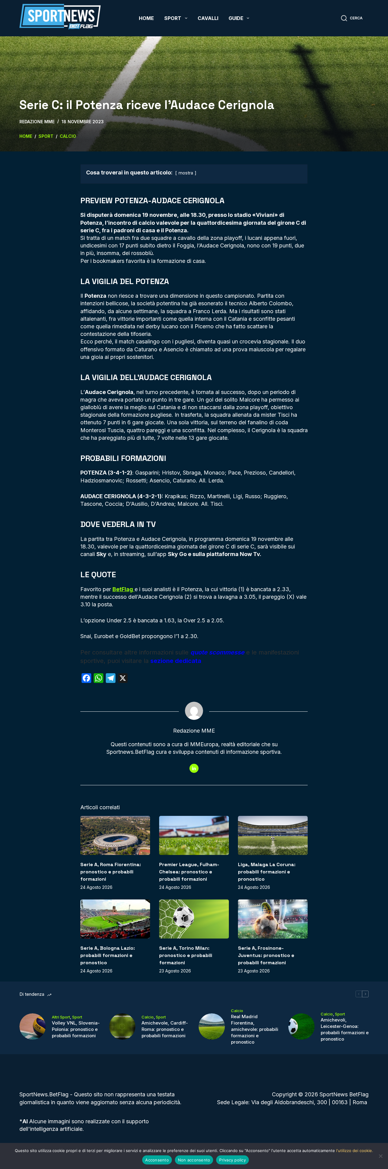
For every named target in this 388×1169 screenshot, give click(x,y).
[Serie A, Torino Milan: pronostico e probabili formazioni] (194, 919)
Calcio (148, 1017)
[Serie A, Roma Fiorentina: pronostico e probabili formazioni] (115, 835)
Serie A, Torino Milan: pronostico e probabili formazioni (185, 955)
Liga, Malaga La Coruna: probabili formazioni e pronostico (267, 871)
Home (146, 18)
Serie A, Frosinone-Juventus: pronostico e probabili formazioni (266, 955)
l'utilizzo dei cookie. (354, 1150)
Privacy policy (232, 1159)
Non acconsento (194, 1159)
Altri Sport (61, 1017)
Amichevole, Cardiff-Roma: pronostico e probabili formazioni (165, 1029)
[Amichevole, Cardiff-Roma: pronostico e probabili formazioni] (122, 1026)
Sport (172, 18)
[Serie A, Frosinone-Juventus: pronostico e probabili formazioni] (273, 919)
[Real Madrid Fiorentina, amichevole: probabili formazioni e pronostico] (212, 1026)
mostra (186, 172)
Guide (236, 18)
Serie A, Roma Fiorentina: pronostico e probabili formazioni (110, 871)
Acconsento (157, 1159)
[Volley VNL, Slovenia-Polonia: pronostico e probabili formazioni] (32, 1026)
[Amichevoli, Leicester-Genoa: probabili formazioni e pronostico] (301, 1026)
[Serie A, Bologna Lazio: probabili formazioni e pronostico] (115, 919)
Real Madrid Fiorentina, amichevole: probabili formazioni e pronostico (254, 1029)
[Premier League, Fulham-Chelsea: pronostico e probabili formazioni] (194, 835)
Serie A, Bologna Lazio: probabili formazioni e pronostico (107, 955)
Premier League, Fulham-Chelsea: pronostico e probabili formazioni (189, 871)
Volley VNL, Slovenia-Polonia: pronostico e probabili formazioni (76, 1029)
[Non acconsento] (380, 1156)
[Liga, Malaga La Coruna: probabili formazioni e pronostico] (273, 835)
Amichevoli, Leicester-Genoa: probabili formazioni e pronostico (345, 1029)
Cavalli (208, 18)
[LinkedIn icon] (194, 768)
